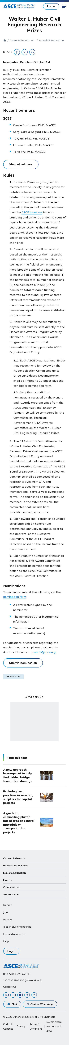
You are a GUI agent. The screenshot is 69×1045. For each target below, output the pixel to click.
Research (13, 676)
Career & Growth (19, 40)
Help (6, 941)
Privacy (21, 1026)
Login (51, 6)
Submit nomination (23, 663)
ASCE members (32, 212)
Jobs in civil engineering (17, 926)
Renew (7, 919)
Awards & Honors (49, 40)
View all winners (21, 164)
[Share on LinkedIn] (32, 52)
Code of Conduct (8, 1026)
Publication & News (15, 865)
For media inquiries (14, 934)
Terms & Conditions (36, 1026)
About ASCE (11, 894)
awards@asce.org (44, 652)
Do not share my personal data (54, 1026)
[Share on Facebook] (17, 52)
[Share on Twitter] (25, 52)
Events (7, 880)
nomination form (14, 597)
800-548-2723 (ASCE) (17, 974)
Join (5, 912)
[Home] (4, 40)
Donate (7, 904)
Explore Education (14, 872)
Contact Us (9, 986)
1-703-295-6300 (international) (22, 980)
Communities (11, 887)
